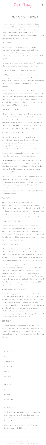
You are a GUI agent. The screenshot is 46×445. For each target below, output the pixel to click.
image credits (35, 443)
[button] (2, 5)
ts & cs (9, 443)
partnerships (8, 399)
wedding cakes (9, 362)
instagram (7, 390)
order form (8, 366)
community (8, 376)
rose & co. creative (25, 443)
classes (6, 371)
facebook (7, 394)
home (6, 357)
